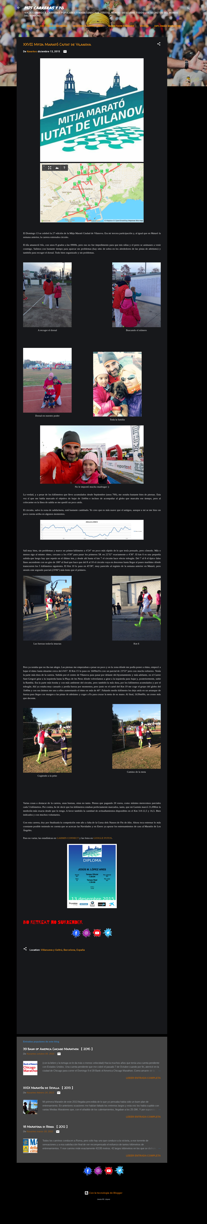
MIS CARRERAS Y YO (44, 8)
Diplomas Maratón (167, 26)
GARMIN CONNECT (68, 838)
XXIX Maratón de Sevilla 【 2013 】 (49, 1088)
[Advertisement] (188, 85)
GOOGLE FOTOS (102, 838)
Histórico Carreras (53, 26)
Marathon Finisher (121, 26)
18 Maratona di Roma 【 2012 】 (46, 1127)
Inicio (30, 26)
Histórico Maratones (88, 26)
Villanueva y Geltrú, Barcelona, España (63, 949)
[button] (159, 44)
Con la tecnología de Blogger (105, 1192)
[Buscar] (189, 9)
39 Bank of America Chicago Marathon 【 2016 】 (58, 1049)
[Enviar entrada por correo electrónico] (65, 52)
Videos (144, 26)
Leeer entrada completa (143, 1078)
